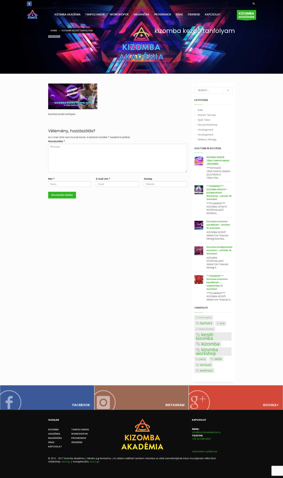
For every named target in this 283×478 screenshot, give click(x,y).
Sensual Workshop (207, 124)
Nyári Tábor (204, 119)
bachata (206, 323)
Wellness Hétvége (207, 139)
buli (222, 323)
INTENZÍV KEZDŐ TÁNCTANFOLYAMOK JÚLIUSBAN (218, 160)
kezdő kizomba (204, 336)
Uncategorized (205, 129)
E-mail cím (103, 178)
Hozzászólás (56, 141)
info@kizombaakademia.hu (206, 432)
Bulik (200, 110)
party (202, 359)
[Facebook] (29, 3)
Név (51, 178)
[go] (228, 90)
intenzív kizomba (206, 329)
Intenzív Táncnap (207, 114)
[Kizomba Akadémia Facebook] (47, 397)
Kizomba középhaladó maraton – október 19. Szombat (219, 250)
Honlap (148, 178)
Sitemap (65, 461)
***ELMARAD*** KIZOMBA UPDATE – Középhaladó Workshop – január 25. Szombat (219, 193)
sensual (205, 365)
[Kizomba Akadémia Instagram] (141, 397)
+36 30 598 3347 (201, 439)
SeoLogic (95, 461)
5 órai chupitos (205, 317)
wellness (206, 370)
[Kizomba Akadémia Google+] (236, 397)
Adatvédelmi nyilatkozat (204, 451)
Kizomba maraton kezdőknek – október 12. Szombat (218, 225)
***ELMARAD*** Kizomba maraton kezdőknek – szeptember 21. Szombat (217, 282)
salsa (218, 358)
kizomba (210, 344)
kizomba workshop (207, 351)
